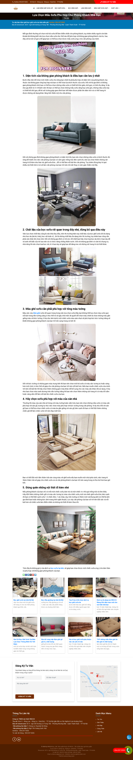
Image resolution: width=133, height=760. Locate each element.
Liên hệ (99, 731)
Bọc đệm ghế (73, 8)
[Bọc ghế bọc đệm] (15, 8)
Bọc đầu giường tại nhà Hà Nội (52, 600)
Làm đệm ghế (86, 8)
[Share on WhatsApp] (24, 575)
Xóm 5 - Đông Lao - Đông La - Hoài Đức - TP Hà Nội (47, 2)
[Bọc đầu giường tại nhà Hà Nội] (52, 587)
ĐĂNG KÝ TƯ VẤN (24, 696)
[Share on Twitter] (28, 575)
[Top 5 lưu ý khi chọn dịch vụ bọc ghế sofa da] (80, 587)
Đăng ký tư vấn (109, 2)
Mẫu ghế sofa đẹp (101, 8)
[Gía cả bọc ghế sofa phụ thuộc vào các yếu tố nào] (80, 627)
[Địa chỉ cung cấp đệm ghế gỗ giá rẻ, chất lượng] (52, 627)
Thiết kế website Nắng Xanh (66, 756)
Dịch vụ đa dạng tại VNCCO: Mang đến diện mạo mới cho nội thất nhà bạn (107, 602)
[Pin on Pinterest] (33, 575)
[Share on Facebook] (26, 575)
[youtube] (19, 739)
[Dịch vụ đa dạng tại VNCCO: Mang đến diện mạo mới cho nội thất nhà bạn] (108, 587)
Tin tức (66, 18)
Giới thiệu (100, 722)
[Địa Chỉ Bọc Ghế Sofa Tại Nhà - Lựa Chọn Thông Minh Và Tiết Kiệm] (25, 627)
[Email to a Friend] (31, 575)
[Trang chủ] (34, 8)
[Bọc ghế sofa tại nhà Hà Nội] (25, 587)
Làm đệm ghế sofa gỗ (45, 8)
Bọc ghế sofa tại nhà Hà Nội (24, 600)
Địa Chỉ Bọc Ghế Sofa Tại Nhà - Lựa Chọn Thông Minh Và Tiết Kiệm (25, 642)
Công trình (100, 728)
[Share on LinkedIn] (35, 575)
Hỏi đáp (99, 725)
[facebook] (14, 739)
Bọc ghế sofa (60, 8)
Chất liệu (115, 8)
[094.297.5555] (129, 737)
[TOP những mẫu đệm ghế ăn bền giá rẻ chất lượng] (108, 627)
